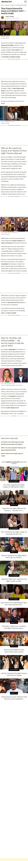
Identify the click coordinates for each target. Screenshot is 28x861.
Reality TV (13, 5)
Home (2, 5)
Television (7, 5)
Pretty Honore (10, 16)
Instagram (13, 396)
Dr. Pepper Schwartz (16, 240)
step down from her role (15, 302)
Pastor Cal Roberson (7, 243)
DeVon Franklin (11, 313)
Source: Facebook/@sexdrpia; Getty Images (11, 385)
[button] (26, 2)
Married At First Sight (21, 5)
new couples (15, 50)
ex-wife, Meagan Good (12, 407)
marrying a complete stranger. (11, 57)
